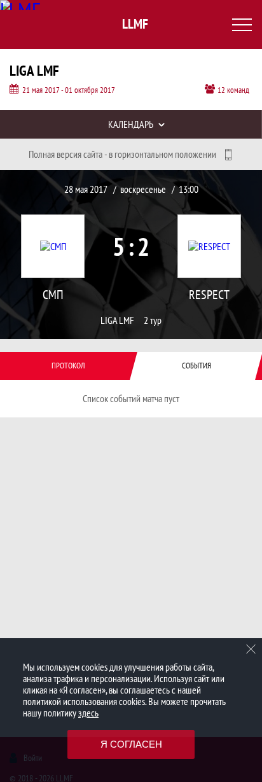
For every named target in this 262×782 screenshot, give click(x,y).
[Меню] (241, 24)
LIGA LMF (117, 320)
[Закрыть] (251, 649)
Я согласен (131, 744)
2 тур (153, 320)
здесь (88, 712)
